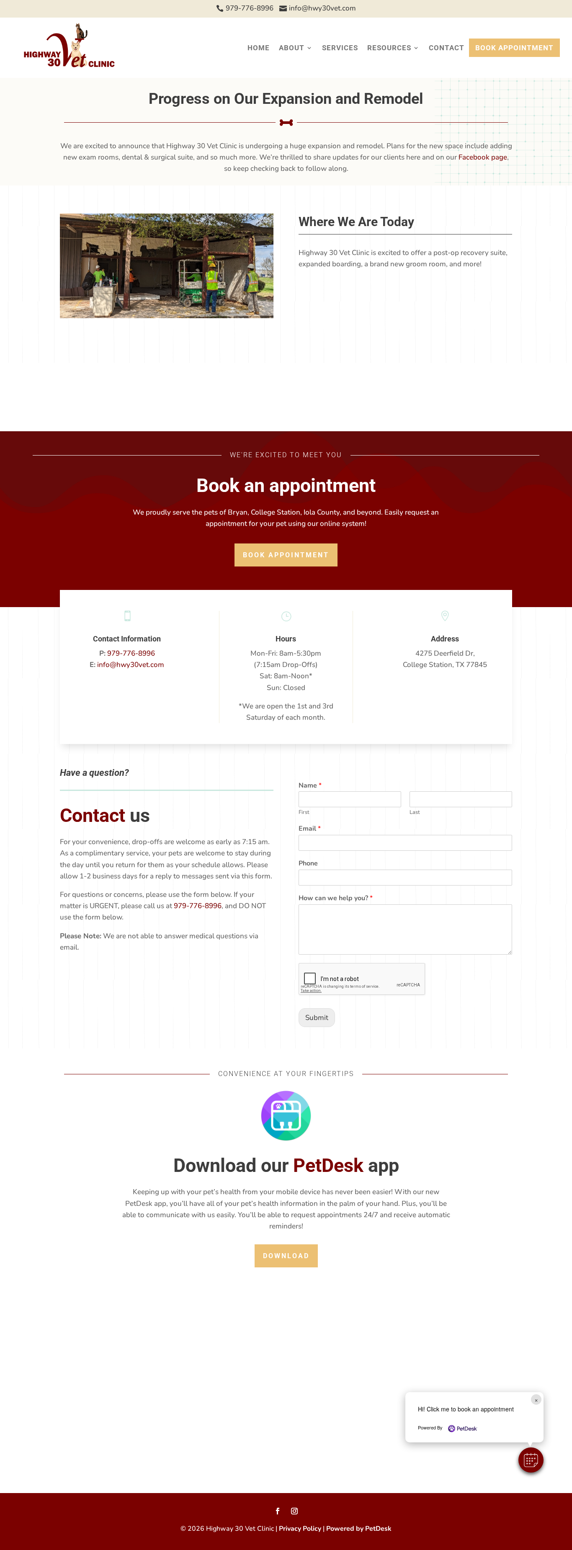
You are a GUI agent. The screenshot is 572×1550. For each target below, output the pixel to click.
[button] (531, 1460)
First (304, 812)
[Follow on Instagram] (294, 1511)
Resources (389, 48)
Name (310, 785)
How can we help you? (336, 898)
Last (415, 812)
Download (286, 1256)
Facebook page (483, 157)
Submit (316, 1017)
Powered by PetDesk (359, 1528)
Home (258, 48)
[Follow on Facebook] (277, 1511)
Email (310, 828)
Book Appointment (514, 48)
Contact (446, 48)
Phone (308, 863)
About (291, 48)
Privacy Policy (300, 1528)
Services (340, 48)
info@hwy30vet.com (130, 664)
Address (445, 638)
